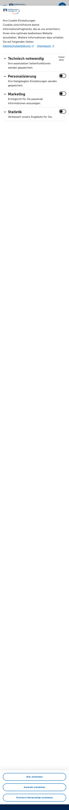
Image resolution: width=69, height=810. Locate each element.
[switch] (62, 76)
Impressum (44, 46)
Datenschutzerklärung (17, 46)
